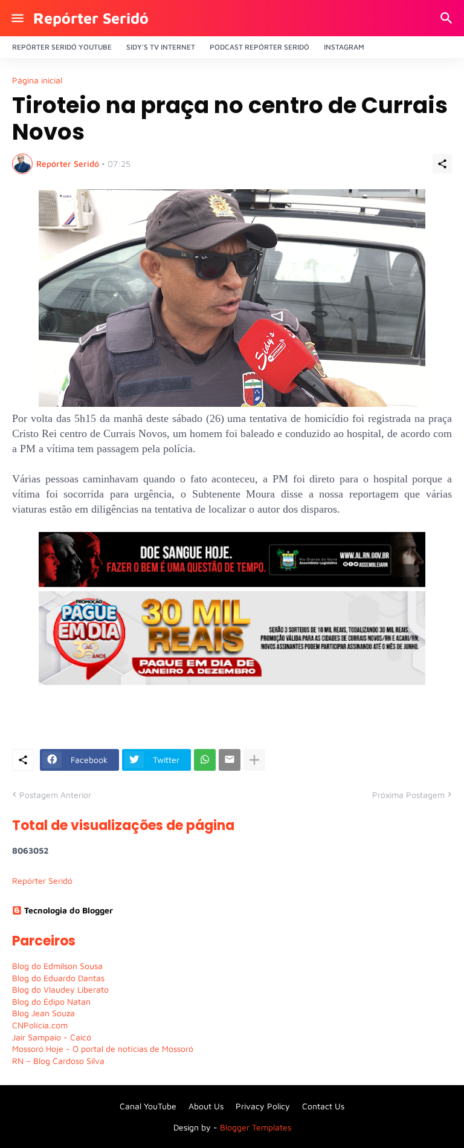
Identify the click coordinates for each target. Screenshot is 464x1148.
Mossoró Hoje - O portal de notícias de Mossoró (102, 1048)
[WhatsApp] (205, 760)
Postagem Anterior (55, 795)
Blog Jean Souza (43, 1013)
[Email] (229, 760)
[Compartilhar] (442, 163)
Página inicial (37, 80)
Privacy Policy (263, 1106)
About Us (206, 1106)
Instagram (344, 46)
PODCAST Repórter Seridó (259, 46)
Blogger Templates (255, 1127)
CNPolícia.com (40, 1025)
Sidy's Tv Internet (160, 46)
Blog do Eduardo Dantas (58, 978)
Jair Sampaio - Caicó (51, 1037)
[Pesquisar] (448, 18)
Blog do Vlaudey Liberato (60, 989)
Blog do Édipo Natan (51, 1001)
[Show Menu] (16, 18)
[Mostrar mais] (254, 760)
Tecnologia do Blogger (68, 910)
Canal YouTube (148, 1106)
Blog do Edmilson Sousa (57, 966)
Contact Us (323, 1106)
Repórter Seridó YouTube (62, 46)
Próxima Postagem (408, 795)
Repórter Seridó (91, 18)
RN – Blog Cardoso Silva (58, 1061)
